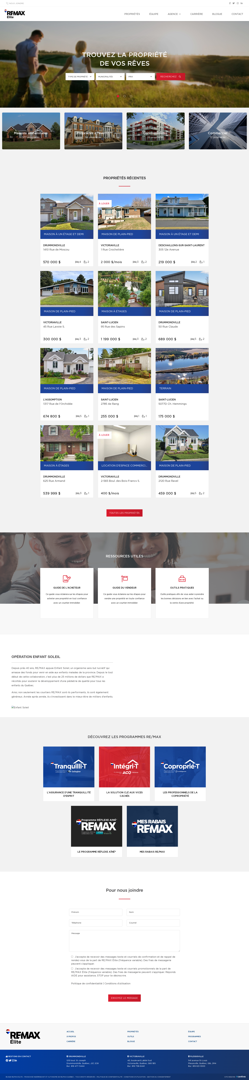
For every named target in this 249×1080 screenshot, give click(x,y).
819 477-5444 (77, 1066)
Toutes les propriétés (124, 513)
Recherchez (168, 77)
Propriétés (132, 14)
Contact (237, 14)
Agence (173, 14)
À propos (71, 1036)
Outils (130, 1036)
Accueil (70, 1032)
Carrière (196, 14)
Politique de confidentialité (86, 983)
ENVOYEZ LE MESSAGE (124, 998)
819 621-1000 (199, 1066)
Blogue (217, 14)
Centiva (241, 1077)
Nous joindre (16, 3)
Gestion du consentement (159, 1077)
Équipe (153, 14)
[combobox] (80, 76)
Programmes (194, 1036)
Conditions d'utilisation (117, 983)
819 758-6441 (138, 1066)
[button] (118, 96)
